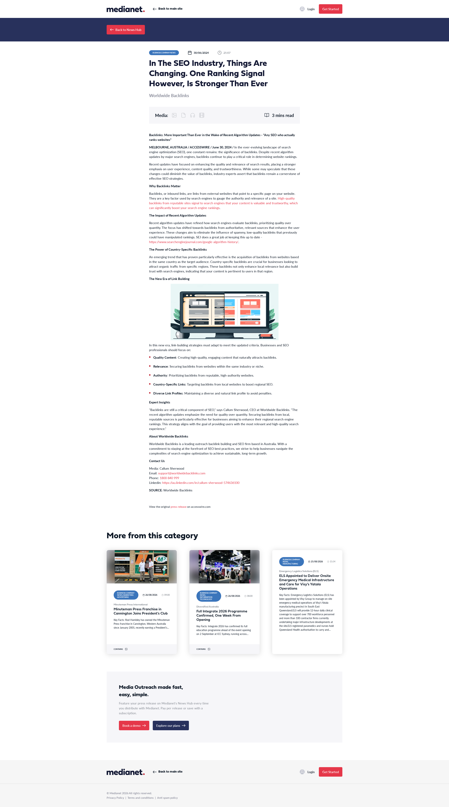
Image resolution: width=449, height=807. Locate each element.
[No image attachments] (174, 115)
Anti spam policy (167, 798)
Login (311, 9)
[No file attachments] (183, 115)
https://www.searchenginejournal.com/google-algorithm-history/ (193, 242)
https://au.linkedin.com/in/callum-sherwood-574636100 (200, 482)
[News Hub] (126, 9)
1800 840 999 (169, 478)
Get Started (330, 9)
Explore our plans (168, 725)
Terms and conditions (141, 798)
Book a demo (131, 725)
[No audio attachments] (192, 115)
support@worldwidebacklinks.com (181, 473)
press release (178, 507)
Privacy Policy (115, 798)
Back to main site (170, 9)
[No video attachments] (202, 115)
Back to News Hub (128, 29)
